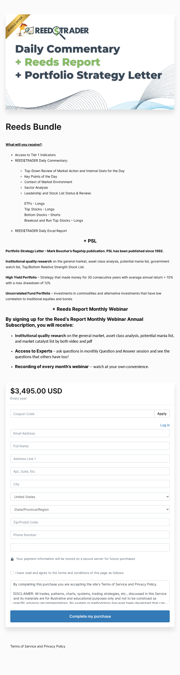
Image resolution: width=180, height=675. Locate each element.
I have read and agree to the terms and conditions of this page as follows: (69, 573)
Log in (165, 425)
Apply (162, 414)
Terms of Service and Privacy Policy (37, 646)
